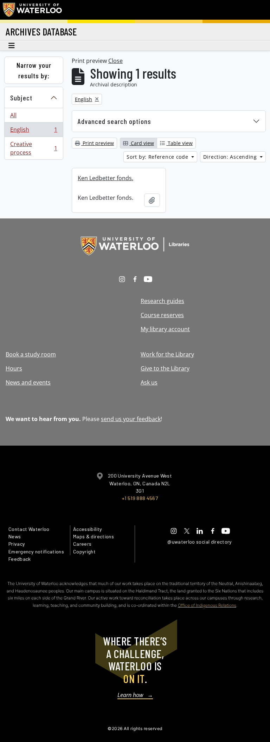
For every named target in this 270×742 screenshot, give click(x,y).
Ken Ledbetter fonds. (105, 178)
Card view (141, 143)
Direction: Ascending (231, 156)
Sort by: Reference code (158, 156)
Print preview (97, 143)
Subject (21, 97)
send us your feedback (131, 419)
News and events (28, 382)
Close (115, 61)
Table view (179, 143)
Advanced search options (114, 121)
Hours (14, 368)
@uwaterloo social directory (199, 542)
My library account (165, 329)
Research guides (162, 301)
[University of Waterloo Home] (33, 10)
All (13, 115)
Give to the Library (165, 368)
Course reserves (162, 315)
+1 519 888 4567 (140, 498)
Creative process (33, 148)
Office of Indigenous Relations (207, 605)
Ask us (149, 382)
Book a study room (31, 354)
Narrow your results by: (34, 70)
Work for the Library (167, 354)
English (33, 131)
